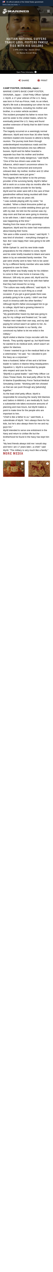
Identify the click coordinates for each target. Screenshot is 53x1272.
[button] (11, 4)
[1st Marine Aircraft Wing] (15, 11)
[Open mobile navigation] (48, 11)
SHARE (25, 80)
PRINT (44, 80)
